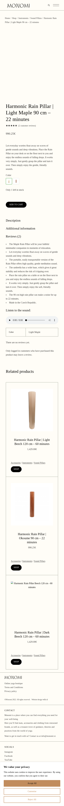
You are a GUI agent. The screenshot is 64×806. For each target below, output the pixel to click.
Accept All (32, 783)
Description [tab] (13, 220)
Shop (16, 469)
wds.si (45, 699)
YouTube (8, 760)
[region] (32, 784)
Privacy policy (10, 691)
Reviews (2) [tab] (13, 236)
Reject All (32, 799)
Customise (32, 791)
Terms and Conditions (13, 687)
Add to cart (16, 204)
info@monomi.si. (48, 736)
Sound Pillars (39, 463)
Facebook (8, 756)
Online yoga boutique (13, 683)
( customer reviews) (27, 126)
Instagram (8, 752)
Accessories (16, 463)
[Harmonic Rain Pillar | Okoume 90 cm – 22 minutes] (16, 181)
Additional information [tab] (20, 228)
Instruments (27, 463)
